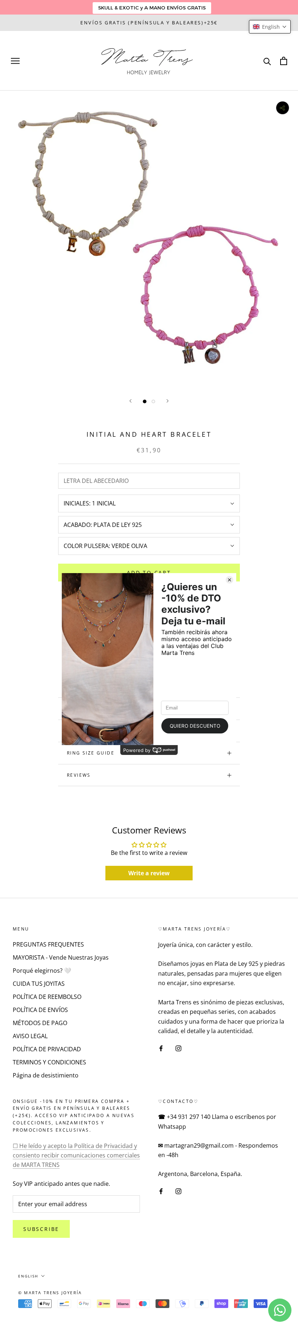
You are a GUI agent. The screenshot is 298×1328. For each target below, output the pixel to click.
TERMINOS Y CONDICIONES (49, 1062)
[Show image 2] (153, 401)
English (28, 1276)
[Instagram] (178, 1048)
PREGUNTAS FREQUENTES (48, 944)
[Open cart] (283, 61)
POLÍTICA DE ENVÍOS (40, 1010)
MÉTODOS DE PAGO (40, 1023)
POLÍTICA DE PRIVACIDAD (47, 1049)
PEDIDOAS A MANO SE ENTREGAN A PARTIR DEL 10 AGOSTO (149, 22)
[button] (269, 26)
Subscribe (41, 1228)
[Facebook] (161, 1048)
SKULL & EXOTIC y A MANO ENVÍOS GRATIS (152, 8)
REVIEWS (79, 775)
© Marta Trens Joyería (50, 1292)
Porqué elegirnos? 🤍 (42, 971)
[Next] (167, 401)
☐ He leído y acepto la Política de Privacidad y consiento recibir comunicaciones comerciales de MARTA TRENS (76, 1155)
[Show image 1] (144, 401)
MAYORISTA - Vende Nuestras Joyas (61, 957)
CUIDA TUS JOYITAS (39, 984)
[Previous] (130, 401)
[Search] (267, 61)
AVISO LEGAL (30, 1036)
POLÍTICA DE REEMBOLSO (47, 997)
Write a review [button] (149, 873)
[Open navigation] (15, 60)
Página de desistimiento (45, 1075)
